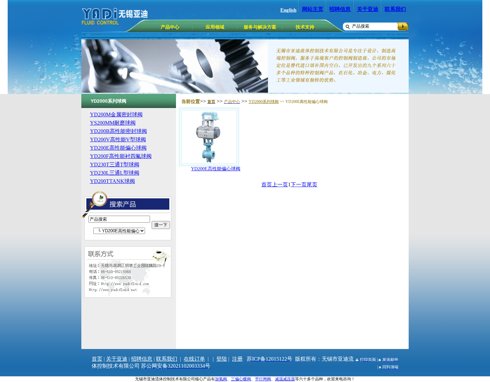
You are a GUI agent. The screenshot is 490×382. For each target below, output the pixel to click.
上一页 (280, 184)
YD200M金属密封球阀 (116, 114)
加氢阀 (221, 379)
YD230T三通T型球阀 (114, 164)
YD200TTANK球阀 (112, 181)
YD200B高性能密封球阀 (118, 131)
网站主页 (312, 9)
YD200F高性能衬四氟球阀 (121, 156)
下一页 (299, 184)
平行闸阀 (263, 379)
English (288, 10)
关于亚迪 (367, 9)
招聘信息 (340, 9)
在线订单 (194, 359)
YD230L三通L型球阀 (114, 173)
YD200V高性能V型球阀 (118, 139)
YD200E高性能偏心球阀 (118, 148)
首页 (266, 184)
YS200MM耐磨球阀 (113, 123)
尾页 (312, 184)
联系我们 (395, 9)
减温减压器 (285, 379)
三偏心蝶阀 (241, 379)
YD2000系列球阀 (264, 101)
